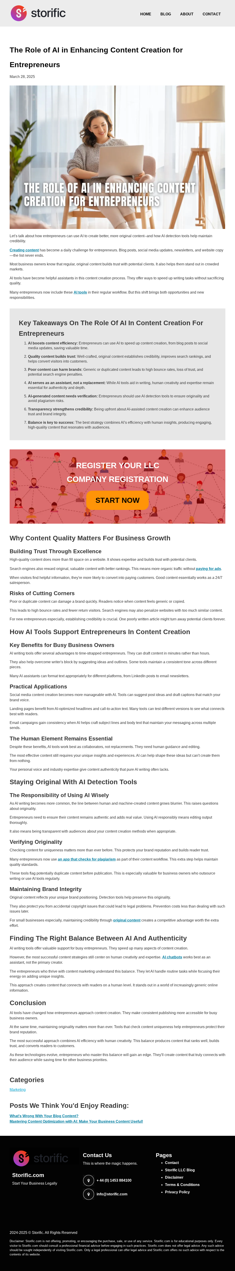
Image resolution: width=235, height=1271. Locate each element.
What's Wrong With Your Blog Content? (44, 1116)
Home (145, 14)
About (186, 14)
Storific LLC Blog (180, 1170)
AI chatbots (172, 957)
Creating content (24, 250)
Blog (165, 14)
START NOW (117, 500)
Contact (212, 14)
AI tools (80, 292)
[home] (38, 13)
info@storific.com (112, 1194)
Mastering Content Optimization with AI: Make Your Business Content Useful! (76, 1121)
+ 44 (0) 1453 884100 (114, 1180)
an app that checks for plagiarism (87, 859)
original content (126, 920)
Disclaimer (174, 1177)
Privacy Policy (177, 1192)
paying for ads (208, 569)
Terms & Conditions (182, 1185)
